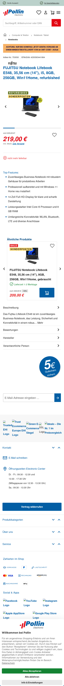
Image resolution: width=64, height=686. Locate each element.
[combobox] (27, 23)
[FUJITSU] (32, 63)
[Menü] (59, 12)
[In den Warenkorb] (46, 292)
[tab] (32, 315)
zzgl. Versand (18, 143)
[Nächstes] (58, 106)
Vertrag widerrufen (32, 506)
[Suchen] (56, 23)
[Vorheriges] (5, 106)
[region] (32, 108)
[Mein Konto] (45, 12)
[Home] (5, 35)
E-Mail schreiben (18, 458)
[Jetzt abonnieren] (57, 397)
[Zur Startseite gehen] (13, 12)
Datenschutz (23, 404)
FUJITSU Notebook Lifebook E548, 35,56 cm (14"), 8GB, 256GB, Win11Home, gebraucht (30, 274)
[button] (56, 447)
